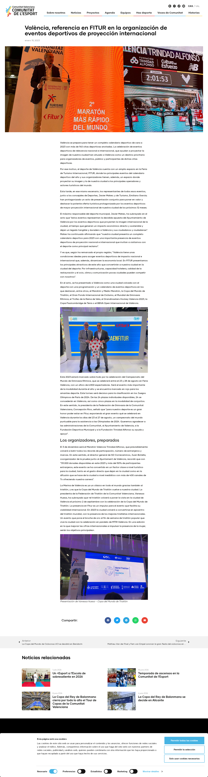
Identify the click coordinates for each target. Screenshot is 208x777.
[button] (108, 620)
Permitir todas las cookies (184, 740)
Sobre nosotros (56, 12)
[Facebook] (169, 6)
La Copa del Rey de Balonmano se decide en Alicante (162, 698)
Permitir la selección (184, 749)
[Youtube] (183, 6)
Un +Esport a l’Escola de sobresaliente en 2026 (69, 674)
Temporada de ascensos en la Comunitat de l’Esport (158, 674)
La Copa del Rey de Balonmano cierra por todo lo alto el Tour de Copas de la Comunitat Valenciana (74, 702)
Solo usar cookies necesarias (184, 758)
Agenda (110, 12)
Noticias (76, 12)
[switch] (81, 771)
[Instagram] (174, 6)
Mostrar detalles (151, 771)
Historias (194, 12)
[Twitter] (179, 6)
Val (197, 6)
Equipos (126, 12)
